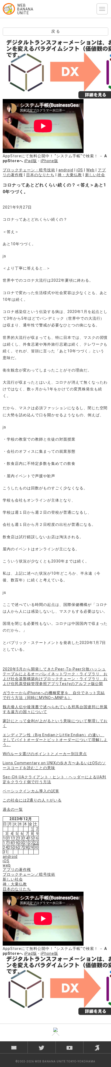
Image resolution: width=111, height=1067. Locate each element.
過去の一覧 (13, 809)
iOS (80, 170)
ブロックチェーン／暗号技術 (29, 874)
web (7, 865)
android (65, 170)
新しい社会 (95, 175)
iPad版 (30, 161)
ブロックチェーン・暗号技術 (29, 170)
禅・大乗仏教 (70, 175)
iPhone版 (49, 161)
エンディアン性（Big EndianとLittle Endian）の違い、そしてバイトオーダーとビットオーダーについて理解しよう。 (55, 740)
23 (36, 843)
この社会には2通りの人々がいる (32, 800)
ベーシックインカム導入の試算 (31, 791)
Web (90, 170)
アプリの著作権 (17, 869)
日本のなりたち (40, 175)
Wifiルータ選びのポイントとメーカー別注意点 (45, 754)
